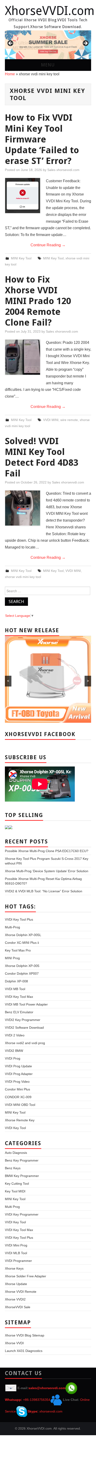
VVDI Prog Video (17, 1081)
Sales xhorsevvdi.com (63, 170)
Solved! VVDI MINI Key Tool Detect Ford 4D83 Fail (41, 457)
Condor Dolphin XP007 (22, 973)
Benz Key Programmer (21, 1160)
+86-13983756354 (36, 1400)
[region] (48, 44)
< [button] (10, 43)
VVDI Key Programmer (21, 1214)
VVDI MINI (50, 420)
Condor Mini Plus (17, 1089)
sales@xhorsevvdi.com (46, 1388)
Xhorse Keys (14, 1268)
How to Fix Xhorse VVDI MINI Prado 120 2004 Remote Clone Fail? (38, 301)
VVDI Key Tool (15, 1128)
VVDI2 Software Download (24, 1027)
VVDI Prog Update (18, 1066)
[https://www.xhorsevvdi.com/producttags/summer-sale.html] (48, 44)
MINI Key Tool (21, 258)
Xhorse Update (16, 1284)
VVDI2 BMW (14, 1051)
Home (10, 74)
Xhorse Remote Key (19, 1120)
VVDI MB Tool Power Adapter (26, 1004)
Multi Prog (12, 1207)
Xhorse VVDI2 (15, 1299)
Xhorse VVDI (14, 1343)
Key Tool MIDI (15, 1191)
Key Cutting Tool (17, 1183)
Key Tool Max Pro (18, 950)
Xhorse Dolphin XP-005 (22, 966)
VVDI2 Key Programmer (22, 1020)
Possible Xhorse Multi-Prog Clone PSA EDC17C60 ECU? (46, 851)
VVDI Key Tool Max (19, 997)
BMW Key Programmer (22, 1176)
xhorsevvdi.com (50, 1411)
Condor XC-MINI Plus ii (22, 942)
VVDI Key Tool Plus (19, 919)
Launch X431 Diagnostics (23, 1351)
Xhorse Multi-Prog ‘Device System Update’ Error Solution (46, 871)
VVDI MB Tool (15, 989)
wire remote (69, 420)
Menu (48, 65)
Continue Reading (48, 245)
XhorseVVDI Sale (17, 1307)
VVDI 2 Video (14, 1035)
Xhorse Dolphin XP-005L (23, 935)
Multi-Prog (12, 927)
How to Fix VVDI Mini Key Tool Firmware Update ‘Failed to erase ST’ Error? (42, 139)
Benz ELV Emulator (19, 1012)
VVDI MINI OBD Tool (20, 1105)
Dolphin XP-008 (16, 981)
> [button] (85, 43)
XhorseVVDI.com (49, 11)
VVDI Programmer (18, 1261)
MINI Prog (12, 958)
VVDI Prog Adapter (19, 1074)
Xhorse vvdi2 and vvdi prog (25, 1043)
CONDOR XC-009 (18, 1097)
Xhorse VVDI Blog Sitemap (24, 1335)
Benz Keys (13, 1168)
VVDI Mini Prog (16, 1245)
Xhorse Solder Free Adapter (25, 1276)
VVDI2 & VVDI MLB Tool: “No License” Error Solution (43, 891)
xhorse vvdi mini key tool (23, 577)
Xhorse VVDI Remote (20, 1291)
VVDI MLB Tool (16, 1253)
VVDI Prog (12, 1058)
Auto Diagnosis (16, 1153)
